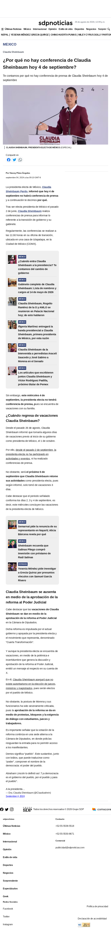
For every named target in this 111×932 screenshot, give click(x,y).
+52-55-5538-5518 (65, 826)
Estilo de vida (65, 29)
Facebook (8, 908)
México (27, 29)
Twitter (6, 916)
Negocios (91, 29)
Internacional (39, 29)
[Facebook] (9, 159)
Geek (5, 896)
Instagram (8, 924)
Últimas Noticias (13, 29)
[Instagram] (11, 809)
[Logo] (55, 23)
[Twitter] (14, 159)
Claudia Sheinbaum (13, 52)
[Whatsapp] (20, 159)
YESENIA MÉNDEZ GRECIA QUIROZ (30, 34)
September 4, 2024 (15, 796)
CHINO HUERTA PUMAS (63, 34)
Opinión (52, 29)
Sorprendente (10, 881)
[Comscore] (101, 809)
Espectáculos (10, 888)
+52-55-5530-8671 (65, 834)
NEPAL (5, 34)
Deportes (79, 29)
